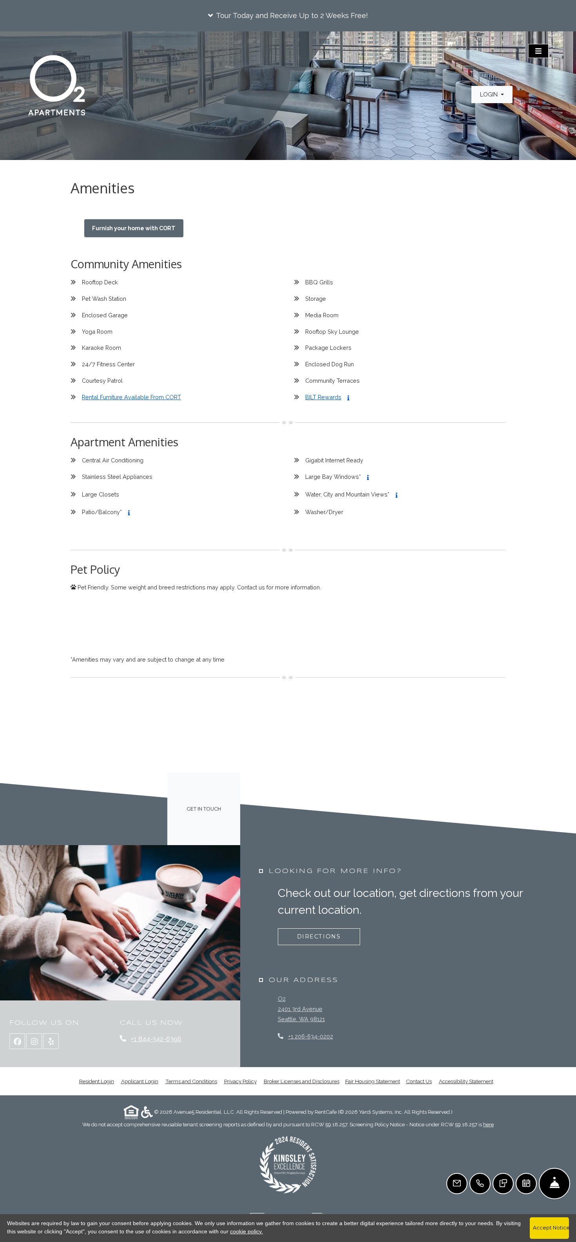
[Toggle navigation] (538, 51)
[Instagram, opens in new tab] (34, 1041)
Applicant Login (139, 1081)
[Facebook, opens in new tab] (17, 1041)
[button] (288, 15)
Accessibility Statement (466, 1081)
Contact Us (419, 1081)
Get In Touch (204, 809)
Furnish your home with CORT (134, 228)
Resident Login (96, 1081)
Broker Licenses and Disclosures (301, 1081)
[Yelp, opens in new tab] (51, 1041)
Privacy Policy (240, 1081)
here (488, 1124)
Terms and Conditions (191, 1081)
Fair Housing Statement (372, 1081)
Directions (319, 936)
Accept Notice (551, 1228)
